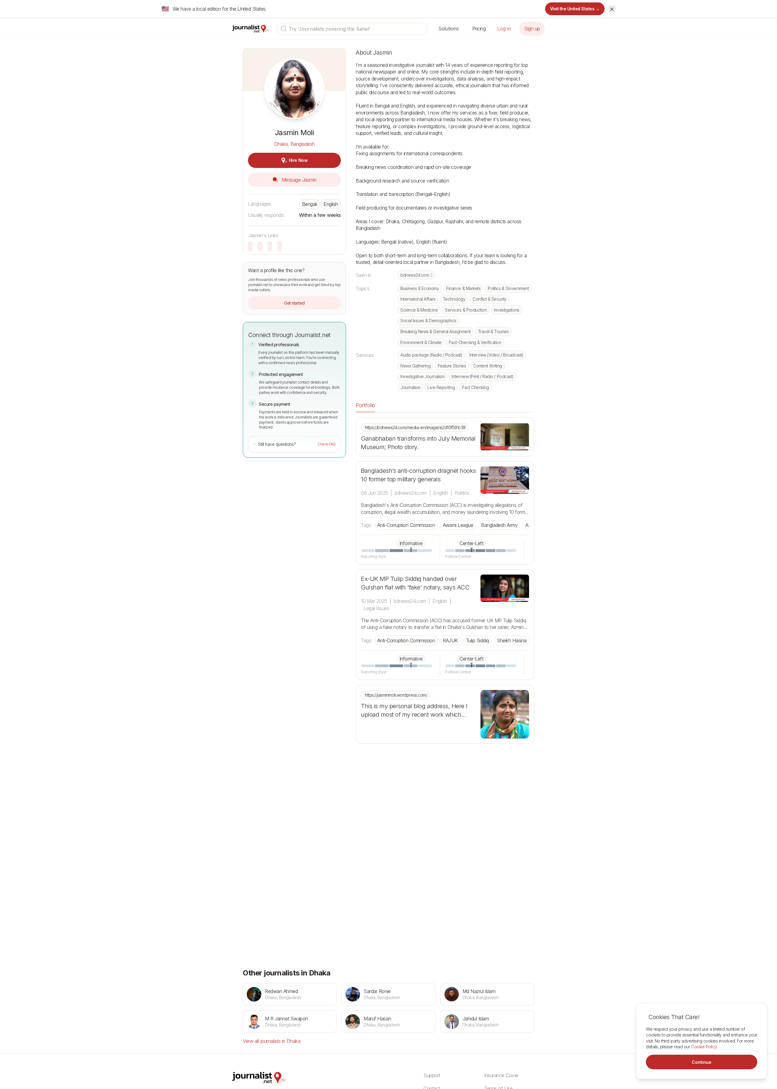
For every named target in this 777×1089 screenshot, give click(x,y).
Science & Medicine (419, 309)
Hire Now (298, 160)
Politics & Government (508, 288)
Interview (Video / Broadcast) (496, 354)
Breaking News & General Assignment (435, 331)
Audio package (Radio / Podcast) (431, 354)
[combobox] (352, 29)
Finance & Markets (463, 288)
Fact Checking (475, 387)
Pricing (479, 29)
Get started (294, 303)
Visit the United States (575, 8)
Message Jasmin (298, 180)
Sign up (532, 29)
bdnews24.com (416, 275)
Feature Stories (452, 365)
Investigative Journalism (422, 376)
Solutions (448, 29)
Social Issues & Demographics (428, 320)
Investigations (506, 309)
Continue (701, 1062)
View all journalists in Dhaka (271, 1041)
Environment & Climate (421, 342)
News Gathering (415, 365)
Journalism (410, 387)
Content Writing (487, 365)
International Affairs (418, 299)
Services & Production (466, 309)
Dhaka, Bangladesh (294, 144)
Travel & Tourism (493, 331)
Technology (454, 299)
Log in (504, 29)
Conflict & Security (490, 299)
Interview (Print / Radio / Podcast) (482, 376)
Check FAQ (326, 444)
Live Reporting (441, 387)
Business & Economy (419, 288)
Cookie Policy (704, 1046)
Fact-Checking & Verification (475, 342)
